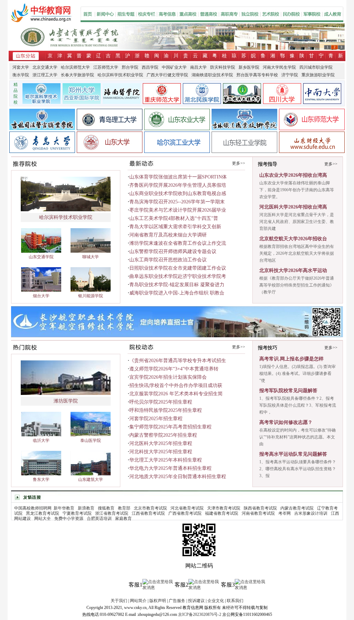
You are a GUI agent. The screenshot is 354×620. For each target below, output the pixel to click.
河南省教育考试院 (258, 513)
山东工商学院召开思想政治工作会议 (168, 259)
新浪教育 (86, 508)
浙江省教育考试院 (111, 513)
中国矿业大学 (174, 67)
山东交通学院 (41, 256)
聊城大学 (90, 256)
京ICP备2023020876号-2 (199, 614)
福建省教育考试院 (221, 513)
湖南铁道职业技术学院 (212, 74)
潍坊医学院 (66, 401)
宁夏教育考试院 (77, 513)
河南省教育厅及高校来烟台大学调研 (168, 235)
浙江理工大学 (44, 74)
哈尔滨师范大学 (75, 67)
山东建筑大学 (90, 479)
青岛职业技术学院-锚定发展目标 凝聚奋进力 (176, 284)
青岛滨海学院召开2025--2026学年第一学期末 (177, 201)
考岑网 (284, 513)
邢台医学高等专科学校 (257, 74)
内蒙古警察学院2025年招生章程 (163, 435)
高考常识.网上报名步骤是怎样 (291, 358)
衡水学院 (20, 74)
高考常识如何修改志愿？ (286, 422)
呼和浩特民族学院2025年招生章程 (165, 410)
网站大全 (42, 518)
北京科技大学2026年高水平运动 (293, 270)
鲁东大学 (41, 479)
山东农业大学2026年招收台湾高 (293, 175)
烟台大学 (41, 295)
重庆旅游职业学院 (318, 74)
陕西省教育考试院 (260, 508)
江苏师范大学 (105, 67)
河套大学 (20, 67)
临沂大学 (41, 440)
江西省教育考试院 (148, 513)
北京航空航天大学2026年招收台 (293, 238)
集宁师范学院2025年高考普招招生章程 (170, 426)
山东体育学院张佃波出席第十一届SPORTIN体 (178, 177)
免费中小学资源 (68, 518)
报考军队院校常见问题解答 (288, 390)
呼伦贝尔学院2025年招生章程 (160, 402)
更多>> (238, 163)
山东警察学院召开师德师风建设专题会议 (172, 251)
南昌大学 (198, 67)
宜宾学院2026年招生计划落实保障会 (168, 377)
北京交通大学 (44, 67)
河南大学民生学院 (279, 67)
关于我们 (119, 600)
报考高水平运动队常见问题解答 (293, 454)
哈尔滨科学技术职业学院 (120, 74)
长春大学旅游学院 (77, 74)
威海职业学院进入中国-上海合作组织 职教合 (176, 293)
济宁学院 (289, 74)
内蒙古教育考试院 (297, 508)
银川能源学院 (90, 295)
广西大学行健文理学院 (167, 74)
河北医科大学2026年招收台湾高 (293, 207)
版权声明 (157, 600)
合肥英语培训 (99, 518)
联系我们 (235, 600)
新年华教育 (64, 508)
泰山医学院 (90, 440)
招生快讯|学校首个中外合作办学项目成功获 (175, 385)
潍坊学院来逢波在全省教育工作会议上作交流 (177, 243)
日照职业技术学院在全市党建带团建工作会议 (177, 268)
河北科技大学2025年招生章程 (160, 451)
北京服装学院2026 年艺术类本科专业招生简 (176, 393)
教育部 (124, 508)
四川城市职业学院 (316, 67)
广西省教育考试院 (185, 513)
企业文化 (215, 600)
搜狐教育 (106, 508)
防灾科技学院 (222, 67)
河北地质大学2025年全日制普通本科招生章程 (177, 476)
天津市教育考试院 (223, 508)
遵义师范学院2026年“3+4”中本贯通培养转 (173, 368)
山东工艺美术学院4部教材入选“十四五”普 (173, 218)
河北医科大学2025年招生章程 (160, 443)
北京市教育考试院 (150, 508)
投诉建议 (196, 600)
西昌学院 (150, 67)
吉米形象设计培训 (310, 513)
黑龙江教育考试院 (42, 513)
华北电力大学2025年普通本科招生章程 (170, 468)
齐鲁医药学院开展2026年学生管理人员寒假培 (177, 185)
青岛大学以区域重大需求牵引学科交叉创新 (175, 226)
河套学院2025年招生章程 (156, 418)
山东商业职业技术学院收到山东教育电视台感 (177, 193)
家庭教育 (123, 518)
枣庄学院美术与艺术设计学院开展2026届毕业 (177, 210)
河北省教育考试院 (187, 508)
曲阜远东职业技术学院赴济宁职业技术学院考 (177, 276)
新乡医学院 (249, 67)
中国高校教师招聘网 (33, 508)
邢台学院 (130, 67)
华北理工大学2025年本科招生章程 (165, 460)
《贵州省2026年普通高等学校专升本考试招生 (177, 360)
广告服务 (177, 600)
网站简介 (138, 600)
